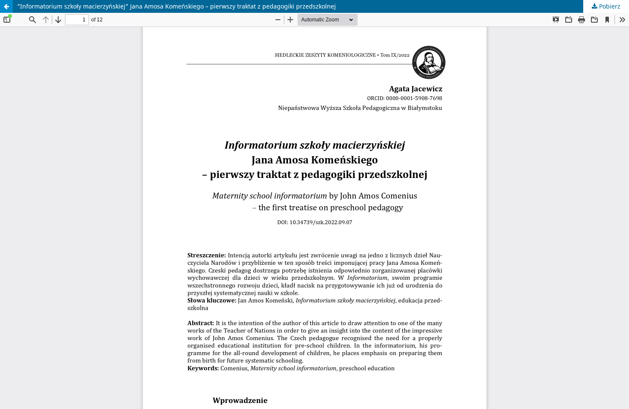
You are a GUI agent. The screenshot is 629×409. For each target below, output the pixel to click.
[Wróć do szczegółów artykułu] (6, 6)
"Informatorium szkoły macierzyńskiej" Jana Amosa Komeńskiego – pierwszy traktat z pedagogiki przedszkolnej (176, 6)
